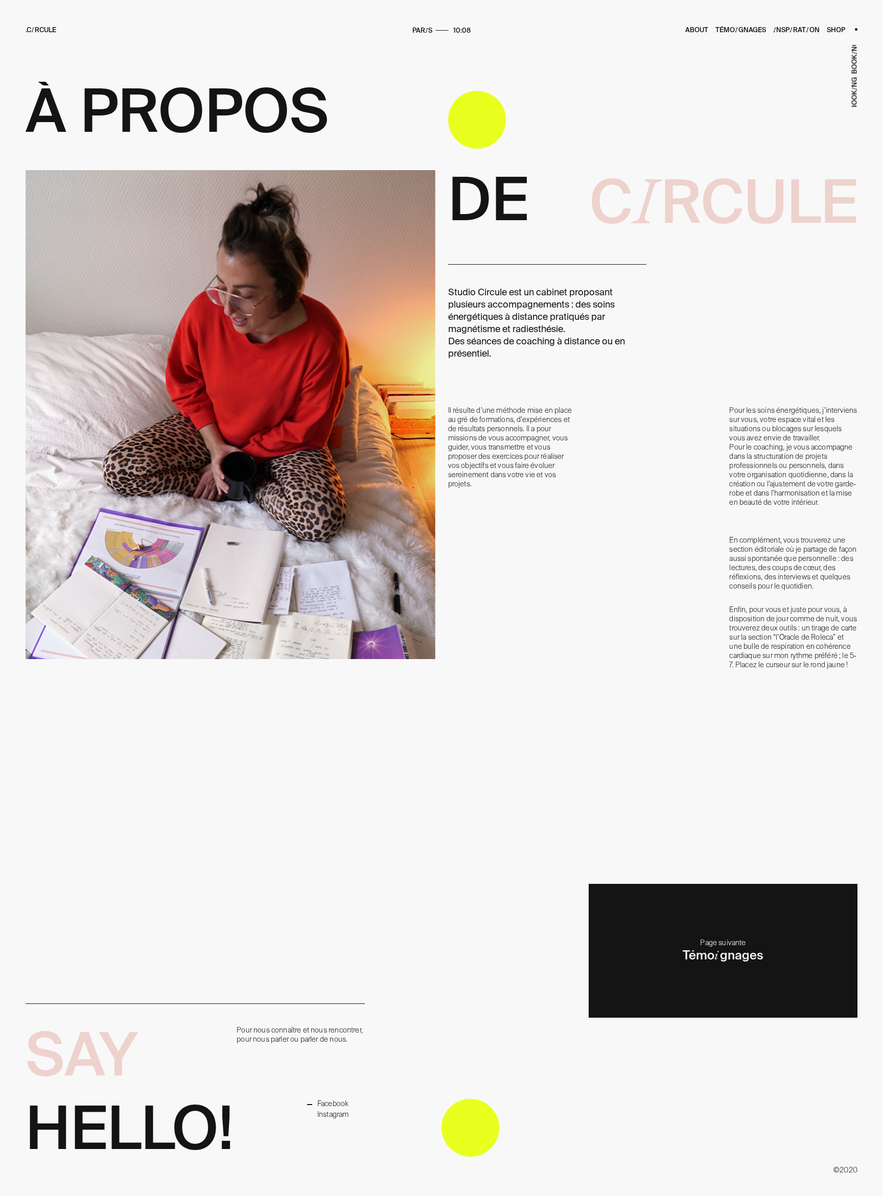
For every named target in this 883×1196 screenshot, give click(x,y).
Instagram (333, 1114)
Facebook (332, 1103)
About (696, 30)
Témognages (740, 30)
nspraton (796, 30)
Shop (836, 30)
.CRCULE (41, 30)
